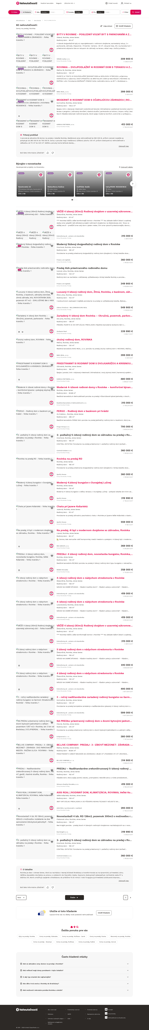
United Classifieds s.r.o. (32, 1027)
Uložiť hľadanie (125, 26)
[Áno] (48, 153)
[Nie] (53, 153)
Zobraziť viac (124, 146)
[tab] (14, 12)
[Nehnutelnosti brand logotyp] (26, 3)
